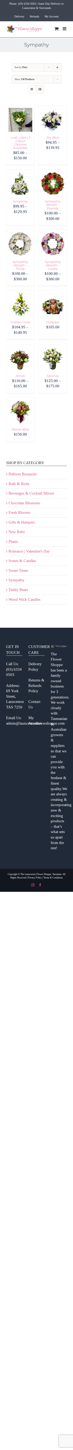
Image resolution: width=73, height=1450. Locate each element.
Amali (20, 376)
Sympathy (17, 580)
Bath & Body (19, 484)
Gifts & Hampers (22, 522)
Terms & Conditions (53, 877)
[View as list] (40, 89)
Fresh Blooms (19, 512)
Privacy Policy (35, 877)
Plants (13, 541)
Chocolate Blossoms (24, 503)
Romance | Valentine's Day (29, 551)
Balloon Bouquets (23, 474)
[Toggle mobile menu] (65, 29)
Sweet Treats (18, 570)
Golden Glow (20, 322)
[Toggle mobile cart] (57, 29)
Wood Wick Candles (24, 599)
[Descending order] (57, 67)
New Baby (17, 532)
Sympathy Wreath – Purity (20, 265)
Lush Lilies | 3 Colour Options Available (20, 143)
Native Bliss (20, 429)
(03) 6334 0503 (27, 3)
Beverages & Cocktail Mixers (31, 493)
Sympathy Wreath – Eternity (53, 204)
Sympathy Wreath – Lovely (53, 265)
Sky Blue (52, 137)
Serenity (53, 376)
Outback (52, 322)
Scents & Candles (22, 561)
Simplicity (20, 201)
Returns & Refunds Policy (36, 685)
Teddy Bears (18, 590)
